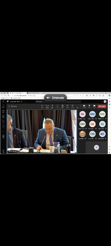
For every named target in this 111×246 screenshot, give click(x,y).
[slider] (55, 139)
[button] (7, 147)
